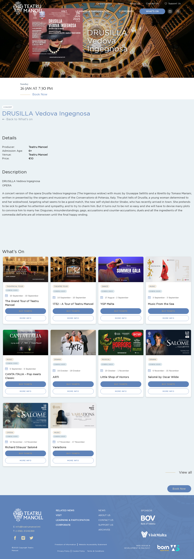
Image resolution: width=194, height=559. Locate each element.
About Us (135, 3)
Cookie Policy (78, 551)
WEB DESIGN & (143, 546)
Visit (64, 11)
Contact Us (152, 3)
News (121, 3)
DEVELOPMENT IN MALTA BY (137, 548)
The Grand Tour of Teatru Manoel (22, 303)
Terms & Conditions (95, 551)
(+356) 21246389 (25, 531)
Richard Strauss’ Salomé (21, 447)
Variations (59, 447)
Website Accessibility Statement (93, 544)
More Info (25, 318)
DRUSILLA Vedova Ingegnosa (107, 40)
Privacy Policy (63, 551)
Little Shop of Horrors (114, 377)
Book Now (39, 94)
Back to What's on (19, 119)
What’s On (152, 11)
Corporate (126, 11)
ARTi (56, 377)
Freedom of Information (65, 544)
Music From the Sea (161, 303)
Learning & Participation (92, 11)
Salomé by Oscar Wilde (163, 377)
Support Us (174, 3)
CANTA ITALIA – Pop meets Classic (23, 376)
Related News (65, 510)
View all (185, 472)
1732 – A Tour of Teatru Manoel (73, 303)
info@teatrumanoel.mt (28, 527)
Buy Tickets (25, 311)
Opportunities (104, 3)
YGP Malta (107, 303)
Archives (104, 529)
